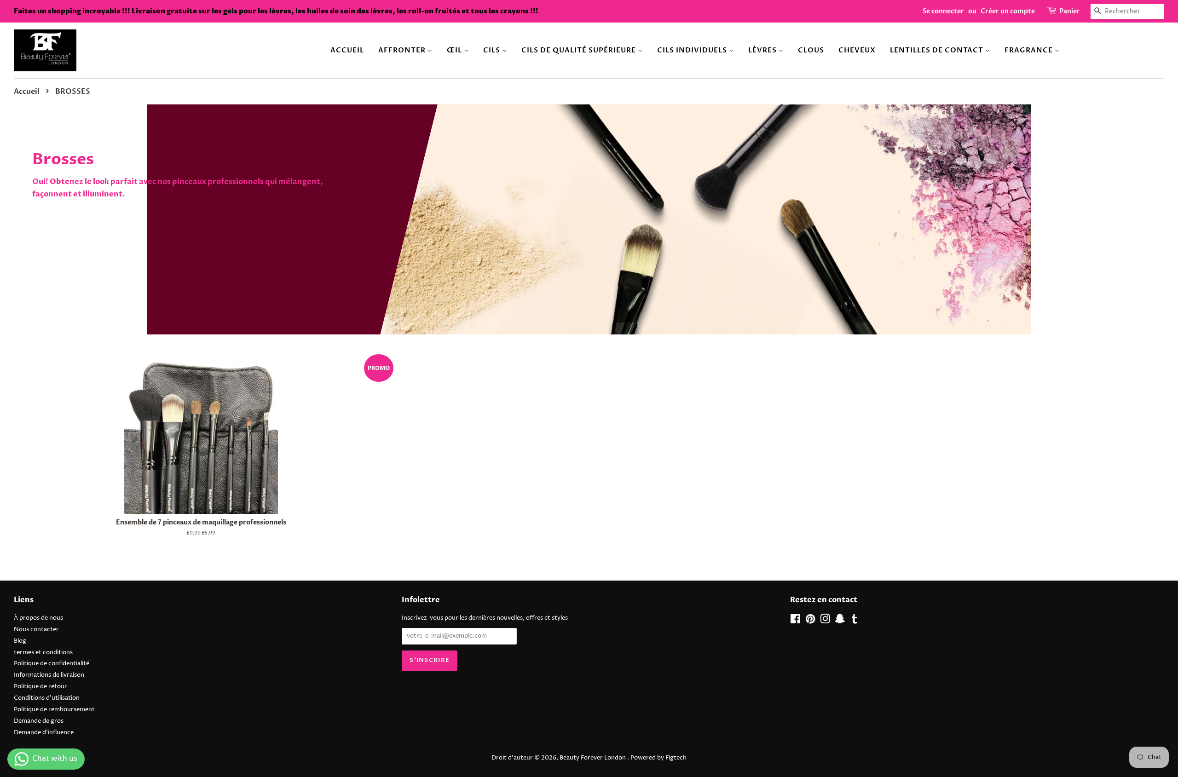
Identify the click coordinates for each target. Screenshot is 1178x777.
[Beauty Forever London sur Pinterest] (810, 621)
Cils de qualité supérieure (579, 50)
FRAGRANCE (1030, 50)
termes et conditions (43, 652)
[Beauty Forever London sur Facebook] (795, 621)
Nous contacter (36, 629)
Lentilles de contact (937, 50)
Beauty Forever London (593, 758)
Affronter (402, 50)
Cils (492, 50)
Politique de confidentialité (51, 664)
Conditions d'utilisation (47, 698)
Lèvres (763, 50)
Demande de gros (39, 721)
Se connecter (943, 11)
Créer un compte (1008, 11)
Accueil (347, 50)
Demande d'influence (44, 733)
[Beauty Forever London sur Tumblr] (854, 621)
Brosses (63, 159)
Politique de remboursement (54, 710)
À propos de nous (38, 618)
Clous (811, 50)
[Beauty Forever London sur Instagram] (825, 621)
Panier (1069, 11)
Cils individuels (693, 50)
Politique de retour (40, 687)
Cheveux (857, 50)
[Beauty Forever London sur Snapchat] (840, 621)
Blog (20, 641)
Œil (455, 50)
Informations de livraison (49, 675)
